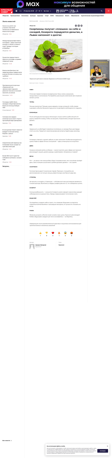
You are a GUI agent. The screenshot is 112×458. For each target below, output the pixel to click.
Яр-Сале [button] (46, 11)
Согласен (103, 451)
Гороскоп (61, 245)
